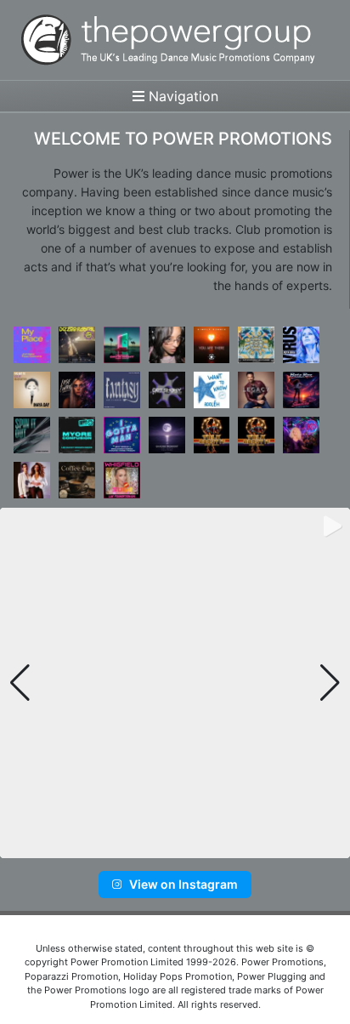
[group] (175, 683)
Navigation (181, 96)
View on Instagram (183, 884)
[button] (148, 846)
